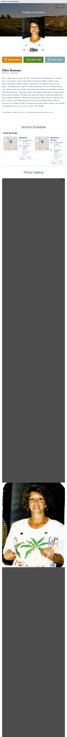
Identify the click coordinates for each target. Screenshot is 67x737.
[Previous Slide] (4, 524)
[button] (11, 141)
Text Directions (22, 158)
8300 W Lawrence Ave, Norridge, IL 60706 (26, 151)
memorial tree (23, 112)
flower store (49, 112)
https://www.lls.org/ (24, 106)
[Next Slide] (62, 524)
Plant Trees (29, 157)
